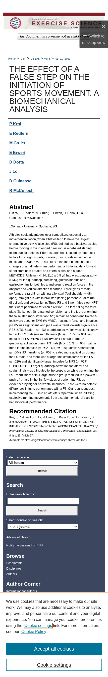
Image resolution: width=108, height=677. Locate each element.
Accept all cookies (54, 649)
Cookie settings (38, 625)
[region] (54, 634)
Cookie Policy (33, 631)
